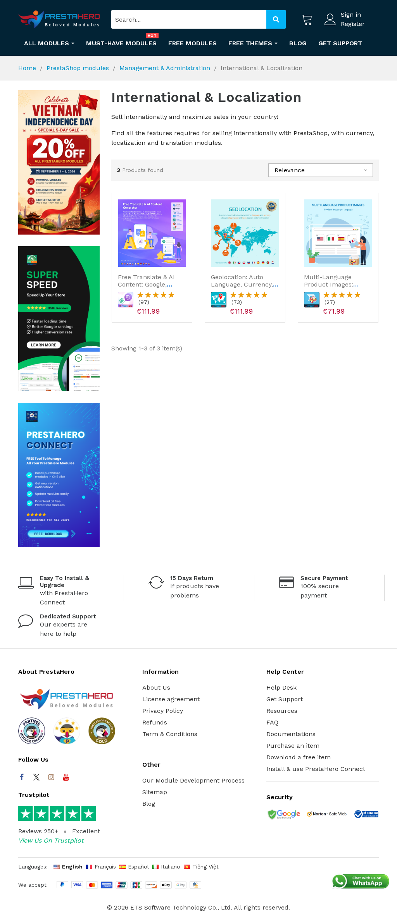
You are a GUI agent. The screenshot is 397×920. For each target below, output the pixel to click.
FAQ (272, 722)
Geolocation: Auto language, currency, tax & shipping (242, 284)
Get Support (284, 699)
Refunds (154, 722)
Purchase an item (292, 745)
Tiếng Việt (205, 866)
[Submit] (276, 19)
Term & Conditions (169, 734)
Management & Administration (164, 68)
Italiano (170, 866)
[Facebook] (21, 777)
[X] (36, 777)
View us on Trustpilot (51, 840)
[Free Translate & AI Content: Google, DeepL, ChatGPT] (152, 233)
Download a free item (298, 757)
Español (138, 866)
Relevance (289, 170)
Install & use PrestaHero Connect (315, 768)
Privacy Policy (162, 710)
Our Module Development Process (193, 780)
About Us (156, 687)
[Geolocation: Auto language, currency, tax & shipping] (245, 233)
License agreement (171, 699)
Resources (281, 710)
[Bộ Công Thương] (366, 815)
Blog (148, 803)
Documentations (291, 734)
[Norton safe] (326, 815)
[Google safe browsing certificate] (283, 815)
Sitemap (154, 792)
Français (105, 866)
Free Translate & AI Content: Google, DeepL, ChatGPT (146, 284)
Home (27, 68)
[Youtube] (65, 777)
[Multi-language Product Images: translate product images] (338, 233)
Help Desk (281, 687)
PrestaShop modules (78, 68)
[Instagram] (51, 777)
